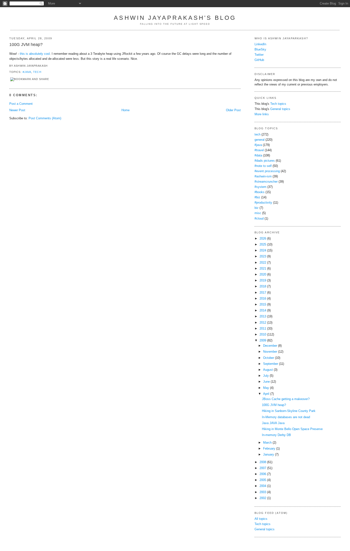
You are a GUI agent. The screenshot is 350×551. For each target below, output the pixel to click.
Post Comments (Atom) (45, 118)
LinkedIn (260, 44)
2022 (263, 262)
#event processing (267, 171)
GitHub (259, 60)
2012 (263, 322)
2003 (263, 492)
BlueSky (260, 49)
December (270, 345)
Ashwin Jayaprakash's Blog (175, 17)
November (270, 351)
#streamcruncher (266, 181)
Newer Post (17, 110)
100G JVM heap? (26, 44)
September (270, 364)
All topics (261, 519)
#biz (257, 197)
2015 (263, 304)
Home (125, 110)
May (266, 388)
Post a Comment (21, 103)
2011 (263, 328)
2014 (263, 310)
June (266, 381)
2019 (263, 280)
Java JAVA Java (273, 423)
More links (262, 114)
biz (257, 208)
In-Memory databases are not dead (286, 417)
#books (260, 192)
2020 (263, 274)
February (269, 448)
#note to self (263, 166)
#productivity (263, 202)
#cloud (259, 218)
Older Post (233, 110)
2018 (263, 286)
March (267, 442)
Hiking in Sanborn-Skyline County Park (288, 411)
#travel (259, 150)
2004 (263, 486)
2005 (263, 480)
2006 (263, 474)
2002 (263, 498)
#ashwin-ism (263, 176)
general (260, 139)
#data (258, 155)
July (266, 375)
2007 (263, 468)
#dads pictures (265, 160)
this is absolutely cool (35, 53)
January (268, 454)
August (268, 369)
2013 (263, 316)
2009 (263, 340)
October (268, 358)
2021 (263, 268)
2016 (263, 298)
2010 (263, 334)
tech (37, 71)
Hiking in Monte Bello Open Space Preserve (292, 429)
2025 (263, 244)
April (266, 394)
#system (260, 187)
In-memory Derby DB (276, 435)
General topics (280, 109)
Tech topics (278, 103)
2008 (263, 462)
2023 (263, 256)
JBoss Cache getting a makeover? (286, 399)
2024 (263, 250)
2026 (263, 238)
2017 (263, 292)
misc (258, 213)
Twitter (259, 54)
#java (27, 71)
